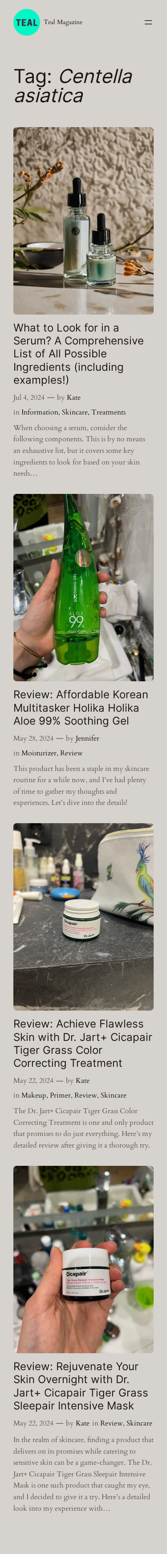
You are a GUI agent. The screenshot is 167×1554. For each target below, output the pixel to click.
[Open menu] (148, 22)
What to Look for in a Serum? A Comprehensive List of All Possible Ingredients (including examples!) (78, 353)
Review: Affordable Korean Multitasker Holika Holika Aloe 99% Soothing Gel (80, 707)
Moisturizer (39, 753)
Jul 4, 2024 (29, 397)
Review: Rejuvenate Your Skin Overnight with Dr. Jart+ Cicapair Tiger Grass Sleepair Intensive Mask (80, 1386)
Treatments (108, 412)
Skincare (75, 412)
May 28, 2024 (33, 738)
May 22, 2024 (33, 1081)
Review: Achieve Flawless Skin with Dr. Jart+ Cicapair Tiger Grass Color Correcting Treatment (82, 1043)
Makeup (33, 1095)
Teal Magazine (63, 22)
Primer (60, 1095)
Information (39, 412)
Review (71, 753)
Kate (74, 397)
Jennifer (87, 738)
